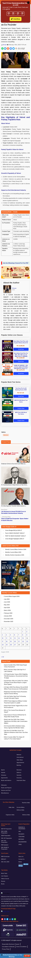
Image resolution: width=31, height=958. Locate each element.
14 (19, 638)
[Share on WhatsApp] (2, 48)
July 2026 (7, 599)
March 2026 (7, 610)
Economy (19, 777)
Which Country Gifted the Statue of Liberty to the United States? (14, 738)
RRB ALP (3, 859)
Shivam (4, 44)
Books (2, 883)
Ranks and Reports (6, 787)
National (19, 754)
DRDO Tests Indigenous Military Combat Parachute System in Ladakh (15, 702)
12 (10, 638)
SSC (20, 831)
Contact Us (21, 859)
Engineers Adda (10, 814)
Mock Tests (4, 873)
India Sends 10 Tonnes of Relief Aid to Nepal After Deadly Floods (15, 715)
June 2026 (7, 602)
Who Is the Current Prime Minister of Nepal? (14, 711)
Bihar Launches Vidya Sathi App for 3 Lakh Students (15, 670)
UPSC (20, 844)
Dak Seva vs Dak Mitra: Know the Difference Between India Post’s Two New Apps (16, 732)
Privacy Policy (5, 949)
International (20, 757)
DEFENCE (21, 839)
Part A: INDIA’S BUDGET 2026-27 (15, 533)
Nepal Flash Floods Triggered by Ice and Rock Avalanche (15, 706)
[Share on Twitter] (13, 48)
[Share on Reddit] (8, 48)
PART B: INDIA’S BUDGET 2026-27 (15, 536)
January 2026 (8, 616)
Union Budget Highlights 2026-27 (14, 538)
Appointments (20, 762)
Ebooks (3, 881)
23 (27, 641)
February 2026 (8, 613)
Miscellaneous (5, 793)
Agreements (4, 777)
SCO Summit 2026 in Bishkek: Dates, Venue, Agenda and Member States (14, 726)
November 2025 (8, 621)
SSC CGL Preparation (4, 841)
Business (6, 435)
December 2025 (8, 618)
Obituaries (4, 785)
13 (14, 638)
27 (15, 644)
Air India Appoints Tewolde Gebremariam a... (13, 506)
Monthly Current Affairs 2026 (13, 552)
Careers (23, 865)
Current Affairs (20, 807)
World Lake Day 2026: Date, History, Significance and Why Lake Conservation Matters (15, 721)
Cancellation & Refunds (8, 946)
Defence (19, 772)
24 (2, 644)
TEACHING (21, 836)
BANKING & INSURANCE (22, 828)
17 (2, 641)
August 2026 (11, 596)
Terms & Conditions (21, 946)
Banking (19, 765)
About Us (21, 856)
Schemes (3, 775)
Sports (3, 769)
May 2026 (7, 604)
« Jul (2, 657)
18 (6, 641)
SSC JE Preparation (6, 838)
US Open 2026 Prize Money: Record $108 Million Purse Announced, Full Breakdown (16, 688)
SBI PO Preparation (6, 828)
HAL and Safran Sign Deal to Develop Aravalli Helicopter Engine (15, 697)
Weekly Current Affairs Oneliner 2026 (15, 549)
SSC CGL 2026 (5, 861)
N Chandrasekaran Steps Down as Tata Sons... (14, 485)
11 (6, 638)
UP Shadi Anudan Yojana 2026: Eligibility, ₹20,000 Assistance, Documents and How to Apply (16, 676)
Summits (19, 775)
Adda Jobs (11, 807)
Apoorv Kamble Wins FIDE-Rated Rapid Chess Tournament (15, 665)
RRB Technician (5, 856)
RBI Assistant (4, 845)
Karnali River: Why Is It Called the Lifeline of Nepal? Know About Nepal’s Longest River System (16, 682)
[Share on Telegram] (5, 48)
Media (20, 861)
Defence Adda (20, 810)
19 (10, 641)
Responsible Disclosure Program (10, 944)
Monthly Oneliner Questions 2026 (14, 555)
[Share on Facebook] (11, 48)
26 (11, 644)
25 (7, 644)
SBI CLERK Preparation (4, 832)
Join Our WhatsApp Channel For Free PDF (15, 263)
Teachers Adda (26, 802)
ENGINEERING (23, 841)
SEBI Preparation (5, 835)
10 (2, 638)
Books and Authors (6, 780)
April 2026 (7, 607)
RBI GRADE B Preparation (5, 848)
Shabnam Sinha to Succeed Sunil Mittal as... (13, 463)
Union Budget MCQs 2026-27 (13, 530)
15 (23, 638)
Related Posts (6, 442)
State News (20, 760)
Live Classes (4, 876)
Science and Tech (6, 790)
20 (15, 641)
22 (23, 641)
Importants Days (21, 780)
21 (19, 641)
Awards (3, 772)
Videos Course (5, 878)
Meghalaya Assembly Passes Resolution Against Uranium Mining (15, 692)
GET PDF (27, 955)
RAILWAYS (21, 834)
